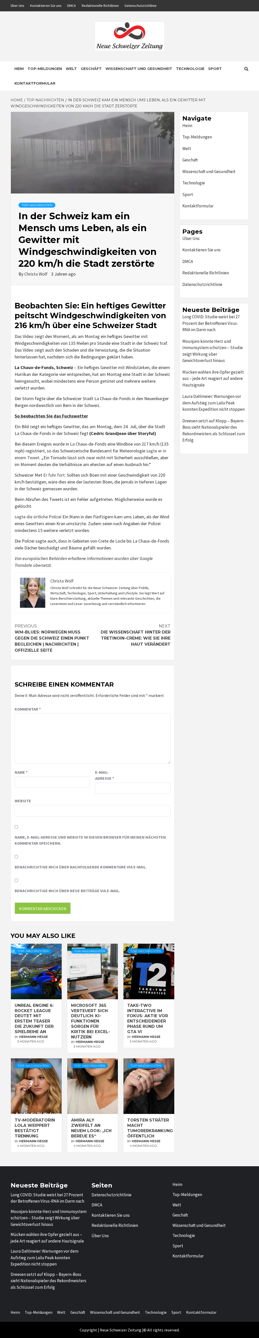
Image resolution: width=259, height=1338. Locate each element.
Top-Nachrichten (36, 205)
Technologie (190, 68)
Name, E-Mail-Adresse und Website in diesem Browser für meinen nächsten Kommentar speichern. (90, 840)
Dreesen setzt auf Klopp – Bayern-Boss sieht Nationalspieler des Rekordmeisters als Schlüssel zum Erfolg (213, 430)
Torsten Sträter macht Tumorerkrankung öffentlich (150, 1128)
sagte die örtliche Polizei (38, 517)
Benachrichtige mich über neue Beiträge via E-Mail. (67, 890)
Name (21, 772)
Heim (19, 68)
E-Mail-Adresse (104, 775)
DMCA (71, 5)
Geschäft (91, 68)
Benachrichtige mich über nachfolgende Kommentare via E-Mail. (81, 866)
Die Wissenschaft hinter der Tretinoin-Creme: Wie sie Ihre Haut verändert (135, 635)
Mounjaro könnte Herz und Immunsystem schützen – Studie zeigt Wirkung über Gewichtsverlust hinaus (212, 350)
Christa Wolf (36, 274)
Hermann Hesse (33, 1037)
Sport (215, 68)
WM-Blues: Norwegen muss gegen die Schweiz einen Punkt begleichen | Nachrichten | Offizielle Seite (52, 638)
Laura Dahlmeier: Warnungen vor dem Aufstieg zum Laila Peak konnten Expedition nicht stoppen (213, 403)
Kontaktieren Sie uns (45, 5)
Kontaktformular (34, 83)
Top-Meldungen (45, 68)
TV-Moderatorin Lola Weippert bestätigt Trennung (35, 1128)
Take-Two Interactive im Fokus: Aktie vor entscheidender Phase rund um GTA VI (147, 1018)
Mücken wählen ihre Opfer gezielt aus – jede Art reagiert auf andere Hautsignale (213, 378)
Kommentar (28, 709)
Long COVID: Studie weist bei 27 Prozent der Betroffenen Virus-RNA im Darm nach (211, 323)
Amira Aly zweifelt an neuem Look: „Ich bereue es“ (91, 1128)
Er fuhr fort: (54, 475)
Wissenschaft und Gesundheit (138, 68)
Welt (71, 68)
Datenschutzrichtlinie (141, 5)
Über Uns (17, 5)
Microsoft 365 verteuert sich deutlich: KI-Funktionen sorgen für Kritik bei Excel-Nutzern (90, 1021)
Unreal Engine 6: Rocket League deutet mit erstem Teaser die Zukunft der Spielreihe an (34, 1018)
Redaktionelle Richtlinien (100, 5)
